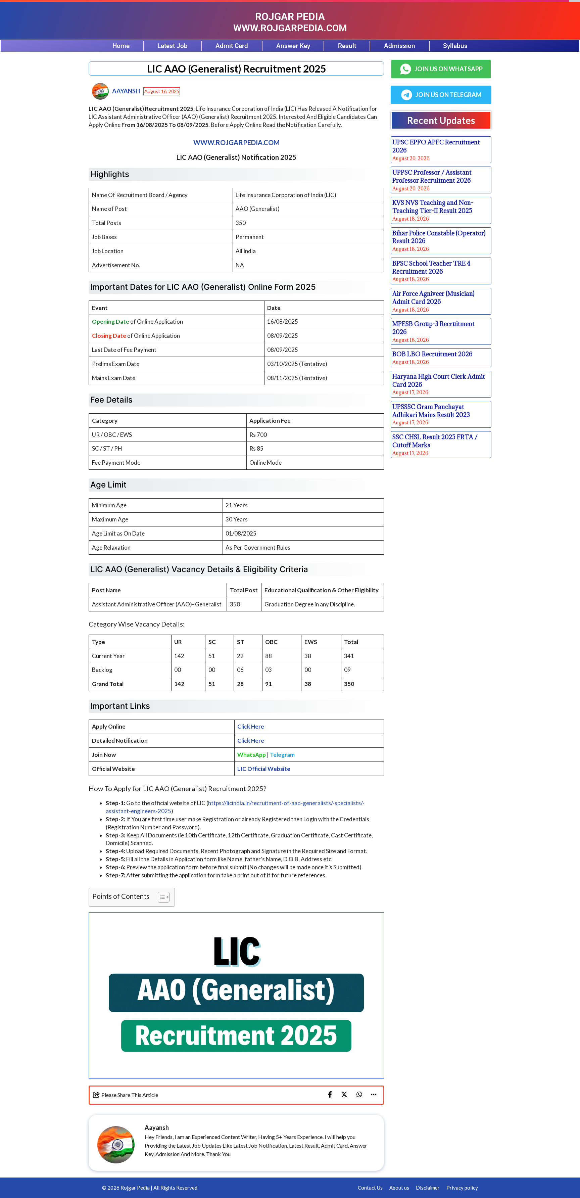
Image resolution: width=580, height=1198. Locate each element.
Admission (399, 46)
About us (399, 1188)
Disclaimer (428, 1188)
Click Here (250, 726)
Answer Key (293, 46)
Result (347, 46)
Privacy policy (462, 1188)
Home (121, 46)
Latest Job (172, 46)
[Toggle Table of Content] (160, 897)
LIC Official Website (263, 768)
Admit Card (231, 46)
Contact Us (370, 1188)
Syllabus (455, 46)
